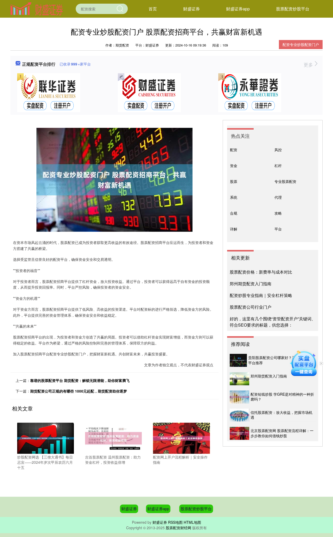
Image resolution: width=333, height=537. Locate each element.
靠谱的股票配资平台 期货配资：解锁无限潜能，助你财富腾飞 (80, 380)
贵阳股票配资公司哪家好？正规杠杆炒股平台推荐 (281, 360)
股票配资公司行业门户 (250, 307)
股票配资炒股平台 (292, 9)
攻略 (278, 213)
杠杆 (278, 165)
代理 (278, 197)
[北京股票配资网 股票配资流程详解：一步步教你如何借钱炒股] (239, 433)
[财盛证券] (36, 8)
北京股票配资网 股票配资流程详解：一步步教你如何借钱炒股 (282, 433)
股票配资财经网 (178, 527)
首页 (153, 9)
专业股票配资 (285, 181)
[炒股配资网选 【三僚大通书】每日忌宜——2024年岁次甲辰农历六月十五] (45, 437)
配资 (233, 149)
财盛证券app (238, 9)
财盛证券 (191, 9)
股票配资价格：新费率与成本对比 (261, 272)
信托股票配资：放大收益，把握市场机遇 (281, 415)
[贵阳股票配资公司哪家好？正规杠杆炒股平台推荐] (238, 360)
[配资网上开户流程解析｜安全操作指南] (181, 437)
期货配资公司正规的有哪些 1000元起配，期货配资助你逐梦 (78, 391)
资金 (233, 165)
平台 (278, 228)
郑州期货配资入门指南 (250, 284)
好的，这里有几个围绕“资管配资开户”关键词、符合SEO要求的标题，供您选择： (273, 322)
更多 (309, 64)
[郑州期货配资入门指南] (239, 378)
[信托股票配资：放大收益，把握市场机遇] (239, 415)
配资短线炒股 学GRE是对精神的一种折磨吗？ (282, 397)
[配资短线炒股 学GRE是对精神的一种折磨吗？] (239, 396)
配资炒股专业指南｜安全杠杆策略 (261, 295)
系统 (233, 197)
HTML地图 (192, 522)
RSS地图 (175, 522)
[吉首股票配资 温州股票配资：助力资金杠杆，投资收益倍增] (113, 437)
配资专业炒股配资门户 (301, 44)
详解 (233, 228)
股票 (233, 181)
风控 (278, 149)
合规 (233, 213)
